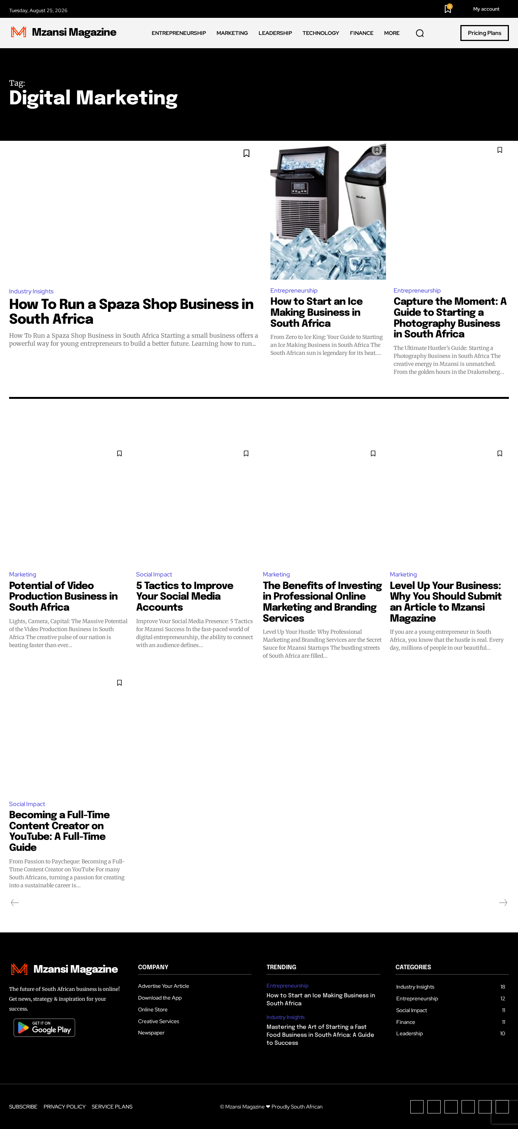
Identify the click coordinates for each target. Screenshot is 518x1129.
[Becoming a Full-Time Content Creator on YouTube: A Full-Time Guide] (69, 733)
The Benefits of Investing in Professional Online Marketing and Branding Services (322, 602)
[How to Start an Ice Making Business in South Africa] (328, 210)
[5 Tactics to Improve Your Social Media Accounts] (196, 504)
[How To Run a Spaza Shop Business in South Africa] (134, 210)
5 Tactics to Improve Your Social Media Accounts (184, 597)
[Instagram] (434, 1106)
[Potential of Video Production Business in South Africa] (69, 504)
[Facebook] (417, 1106)
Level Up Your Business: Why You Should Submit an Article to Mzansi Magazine (446, 602)
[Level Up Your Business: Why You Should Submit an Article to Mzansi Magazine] (449, 504)
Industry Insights (31, 291)
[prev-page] (15, 903)
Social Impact (154, 574)
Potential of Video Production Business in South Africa (63, 597)
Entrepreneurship (294, 290)
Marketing (22, 574)
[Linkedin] (451, 1106)
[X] (485, 1106)
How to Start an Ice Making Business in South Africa (316, 313)
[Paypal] (468, 1106)
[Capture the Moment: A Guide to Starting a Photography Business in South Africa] (451, 210)
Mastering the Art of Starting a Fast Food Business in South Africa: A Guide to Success (320, 1035)
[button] (420, 33)
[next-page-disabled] (503, 903)
